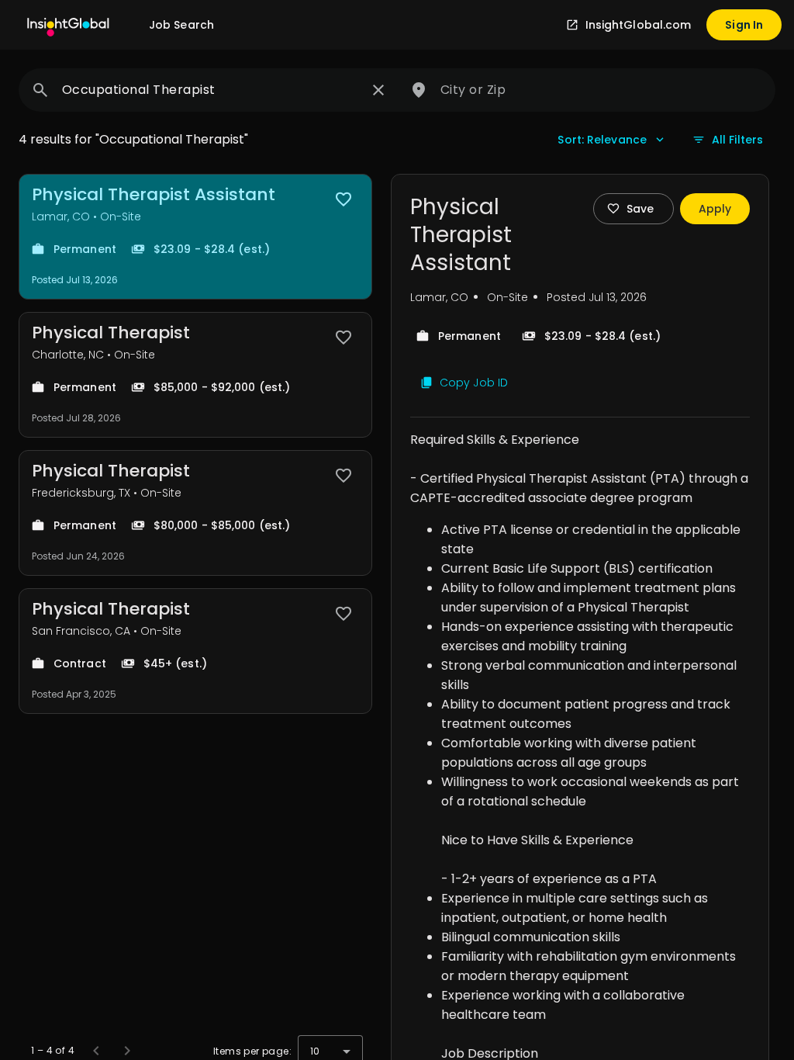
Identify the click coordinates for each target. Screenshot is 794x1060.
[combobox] (211, 90)
